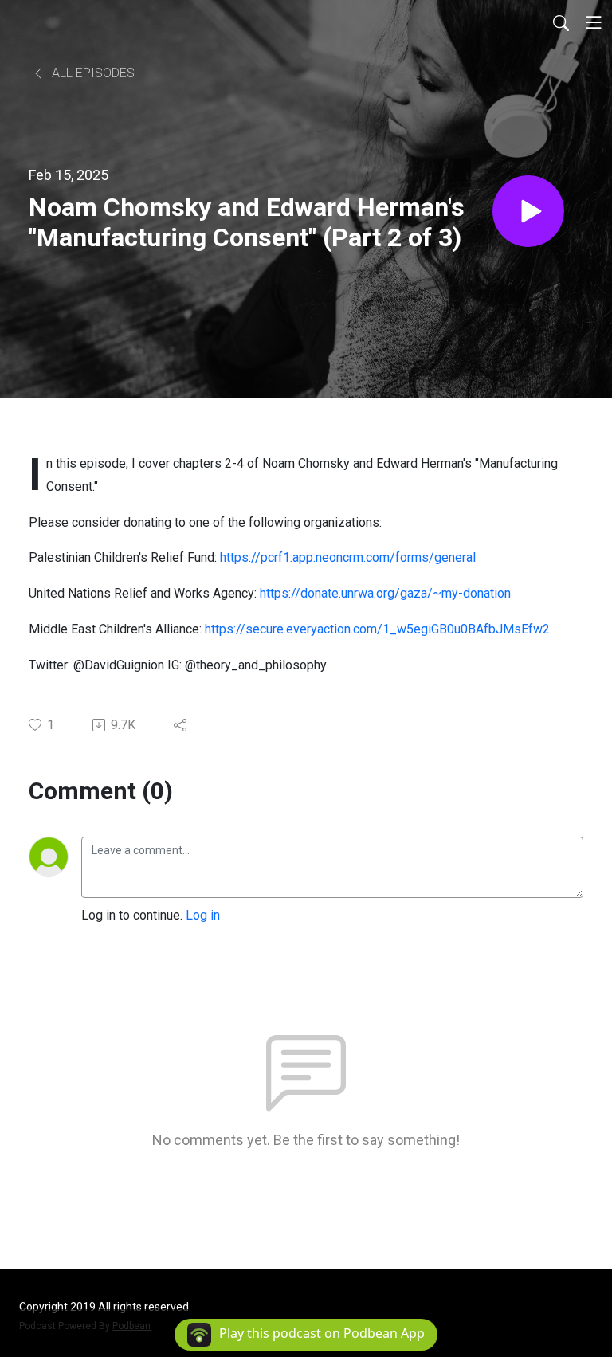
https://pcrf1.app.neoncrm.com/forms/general (348, 557)
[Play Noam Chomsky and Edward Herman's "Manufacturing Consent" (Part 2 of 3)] (528, 211)
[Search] (561, 22)
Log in (203, 915)
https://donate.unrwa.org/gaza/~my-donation (385, 593)
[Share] (181, 725)
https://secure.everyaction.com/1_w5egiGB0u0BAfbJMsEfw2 (377, 629)
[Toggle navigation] (593, 22)
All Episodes (92, 72)
